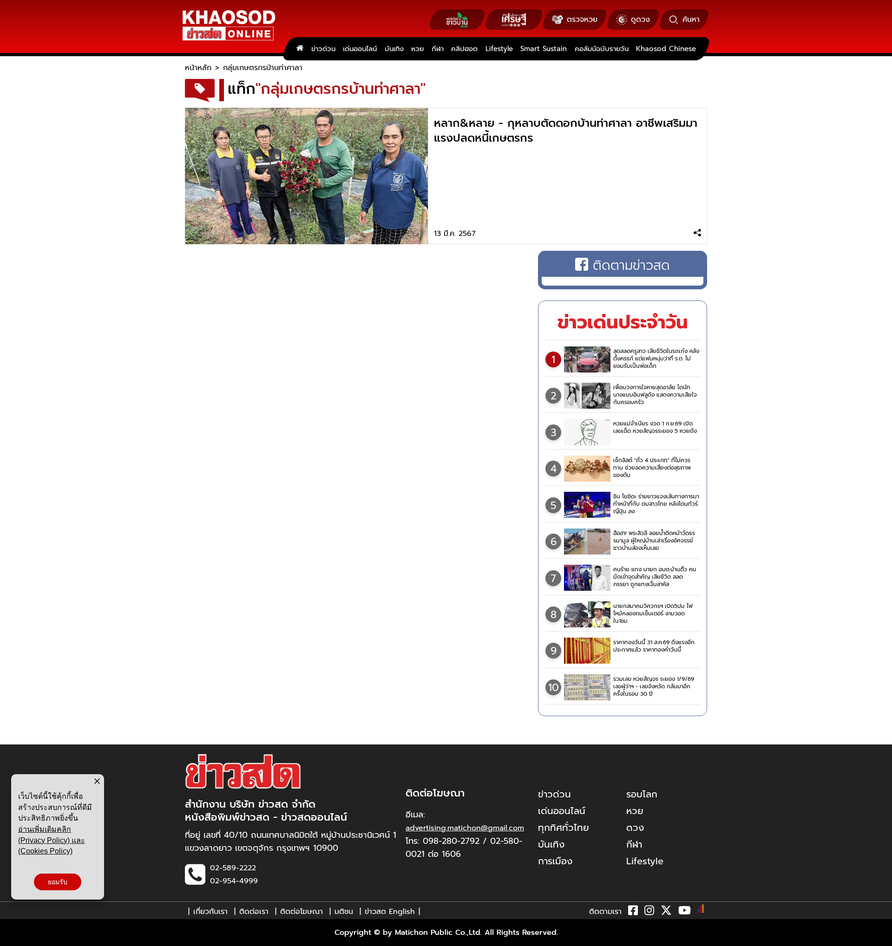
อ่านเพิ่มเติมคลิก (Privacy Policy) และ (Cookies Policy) (51, 840)
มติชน (343, 911)
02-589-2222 (233, 868)
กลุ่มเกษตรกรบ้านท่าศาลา (262, 67)
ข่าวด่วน (323, 49)
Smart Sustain (543, 49)
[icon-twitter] (666, 912)
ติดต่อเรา (254, 911)
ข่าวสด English (390, 911)
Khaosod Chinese (666, 49)
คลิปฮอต (464, 49)
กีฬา (438, 49)
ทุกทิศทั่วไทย (563, 828)
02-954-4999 (234, 881)
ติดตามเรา (605, 911)
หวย (417, 49)
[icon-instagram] (649, 912)
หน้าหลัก (198, 67)
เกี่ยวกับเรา (210, 911)
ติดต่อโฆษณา (301, 911)
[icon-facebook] (633, 912)
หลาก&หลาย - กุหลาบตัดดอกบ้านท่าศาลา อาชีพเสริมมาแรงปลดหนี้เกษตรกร (565, 130)
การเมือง (555, 861)
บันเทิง (394, 49)
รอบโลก (641, 794)
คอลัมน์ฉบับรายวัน (602, 49)
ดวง (635, 828)
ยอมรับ (57, 882)
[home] (300, 48)
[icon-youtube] (684, 912)
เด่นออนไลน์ (360, 49)
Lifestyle (499, 49)
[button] (13, 937)
